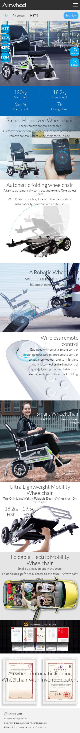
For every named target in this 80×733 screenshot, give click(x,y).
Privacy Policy (10, 727)
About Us (30, 727)
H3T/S (34, 15)
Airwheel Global (15, 714)
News (21, 727)
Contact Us (41, 727)
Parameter (19, 15)
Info (5, 15)
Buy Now (71, 15)
